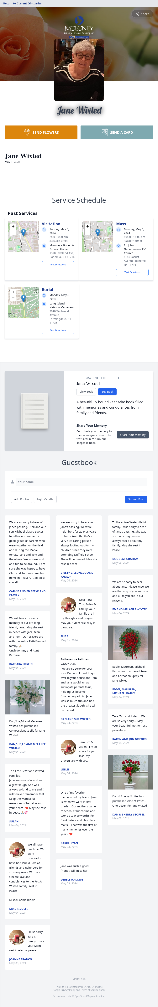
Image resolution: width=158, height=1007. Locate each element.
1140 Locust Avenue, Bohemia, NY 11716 (135, 260)
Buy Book (107, 391)
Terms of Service (89, 990)
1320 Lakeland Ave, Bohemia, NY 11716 (62, 255)
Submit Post (136, 499)
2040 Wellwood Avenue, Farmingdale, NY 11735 (60, 317)
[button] (23, 233)
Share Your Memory (132, 435)
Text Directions (58, 264)
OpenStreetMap (83, 996)
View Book (86, 391)
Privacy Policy (68, 990)
